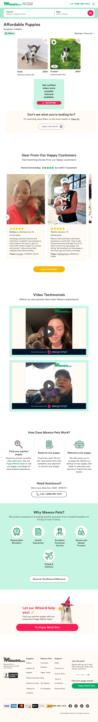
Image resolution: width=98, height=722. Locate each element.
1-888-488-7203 (58, 706)
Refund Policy (60, 689)
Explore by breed (32, 678)
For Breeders (46, 689)
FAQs (57, 663)
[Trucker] (65, 69)
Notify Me (51, 103)
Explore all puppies (30, 670)
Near (58, 12)
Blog (42, 678)
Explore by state (32, 683)
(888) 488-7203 (80, 4)
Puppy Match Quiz (15, 464)
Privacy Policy (60, 674)
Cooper (19, 254)
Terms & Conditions (59, 681)
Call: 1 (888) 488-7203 (51, 494)
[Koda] (32, 69)
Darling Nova (63, 254)
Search (28, 663)
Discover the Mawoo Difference (49, 579)
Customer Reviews (44, 665)
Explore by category (30, 691)
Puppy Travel (45, 672)
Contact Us (59, 668)
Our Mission (45, 683)
